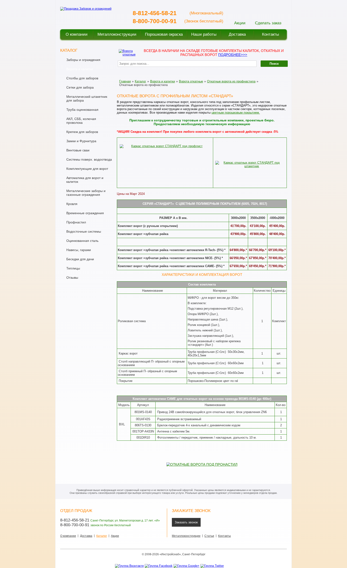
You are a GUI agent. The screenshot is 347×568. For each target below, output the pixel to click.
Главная (125, 81)
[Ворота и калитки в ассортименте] (127, 52)
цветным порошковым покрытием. (236, 112)
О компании (68, 536)
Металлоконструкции (186, 536)
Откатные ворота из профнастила (231, 81)
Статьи (209, 536)
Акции (115, 536)
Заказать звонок (186, 522)
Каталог (140, 81)
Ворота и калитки (162, 81)
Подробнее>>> (232, 55)
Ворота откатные (191, 81)
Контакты (224, 536)
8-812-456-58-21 (155, 13)
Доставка (86, 536)
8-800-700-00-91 (155, 21)
